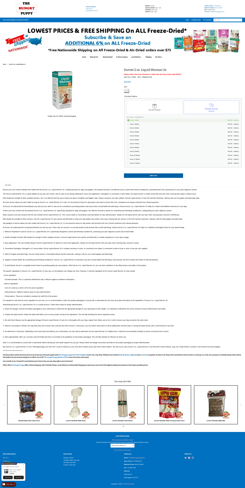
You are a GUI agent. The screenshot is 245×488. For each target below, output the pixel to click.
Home (84, 57)
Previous (4, 404)
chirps (127, 355)
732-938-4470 (212, 6)
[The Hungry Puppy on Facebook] (189, 458)
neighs (132, 355)
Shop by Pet (94, 57)
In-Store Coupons (122, 57)
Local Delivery (136, 57)
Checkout (208, 20)
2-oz (126, 91)
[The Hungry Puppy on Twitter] (186, 458)
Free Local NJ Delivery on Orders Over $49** (16, 20)
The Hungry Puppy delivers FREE (56, 357)
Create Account (196, 20)
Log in (187, 20)
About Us (6, 458)
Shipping (148, 57)
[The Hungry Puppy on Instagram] (193, 458)
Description (8, 185)
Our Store (158, 57)
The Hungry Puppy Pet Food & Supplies (73, 355)
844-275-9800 (213, 8)
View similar (8, 477)
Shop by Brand (107, 57)
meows (144, 355)
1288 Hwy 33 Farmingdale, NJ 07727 (92, 8)
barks (120, 355)
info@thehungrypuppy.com (214, 11)
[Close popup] (23, 465)
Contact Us (6, 461)
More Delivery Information (122, 450)
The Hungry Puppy (18, 365)
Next (240, 404)
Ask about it (19, 477)
